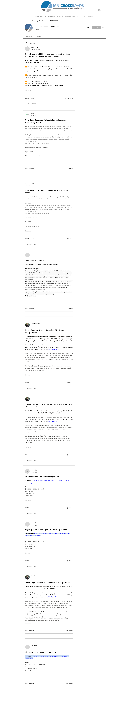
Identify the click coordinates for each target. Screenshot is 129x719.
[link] (29, 36)
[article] (49, 74)
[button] (51, 16)
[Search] (88, 27)
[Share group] (103, 28)
